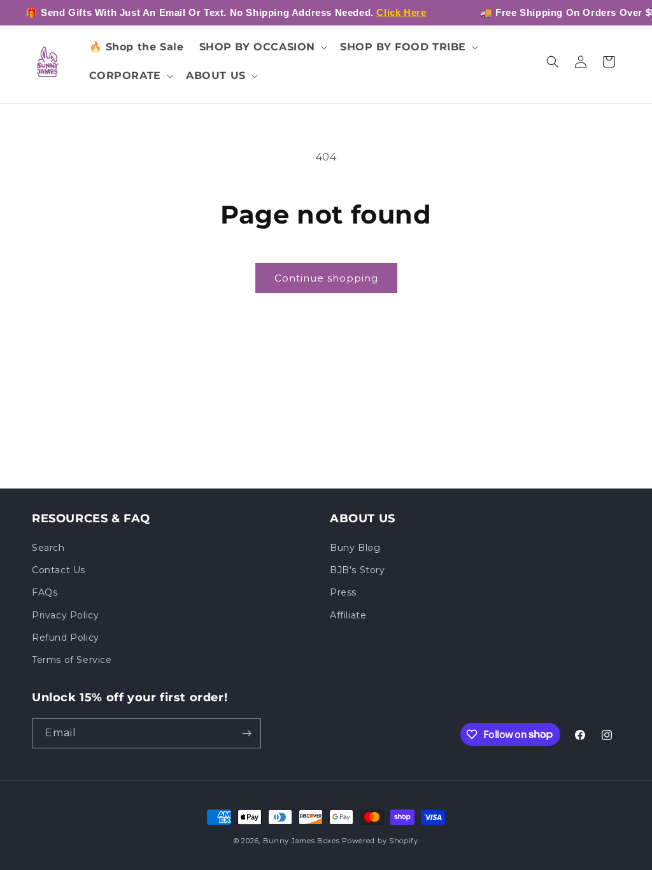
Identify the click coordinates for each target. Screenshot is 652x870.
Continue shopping (326, 278)
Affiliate (348, 615)
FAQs (44, 592)
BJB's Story (357, 570)
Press (343, 592)
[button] (262, 47)
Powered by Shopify (380, 840)
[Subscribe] (246, 733)
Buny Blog (355, 547)
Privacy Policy (65, 615)
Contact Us (58, 570)
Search (48, 547)
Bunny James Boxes (301, 840)
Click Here (401, 12)
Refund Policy (65, 637)
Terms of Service (72, 660)
